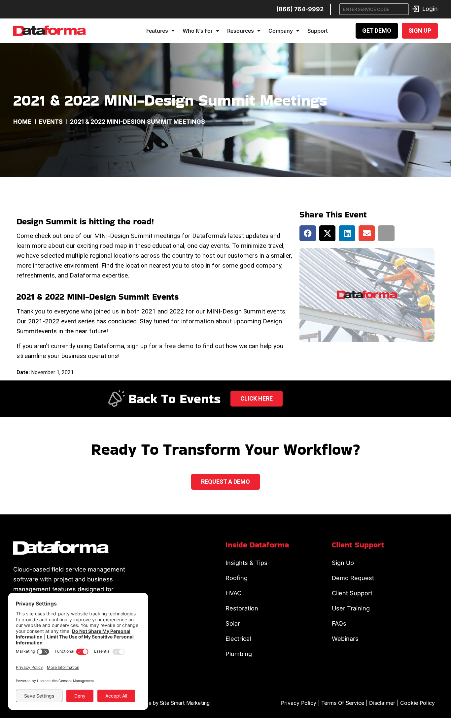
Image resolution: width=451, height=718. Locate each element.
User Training (351, 608)
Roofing (237, 577)
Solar (233, 623)
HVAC (233, 593)
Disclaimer (382, 703)
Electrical (238, 638)
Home (22, 121)
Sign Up (343, 562)
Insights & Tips (246, 562)
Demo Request (353, 577)
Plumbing (239, 653)
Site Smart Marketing (185, 703)
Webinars (345, 638)
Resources (240, 30)
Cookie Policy (417, 703)
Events (51, 121)
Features (157, 30)
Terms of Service (342, 703)
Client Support (352, 593)
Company (280, 30)
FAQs (339, 623)
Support (317, 30)
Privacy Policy (298, 703)
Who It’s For (198, 30)
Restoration (242, 608)
